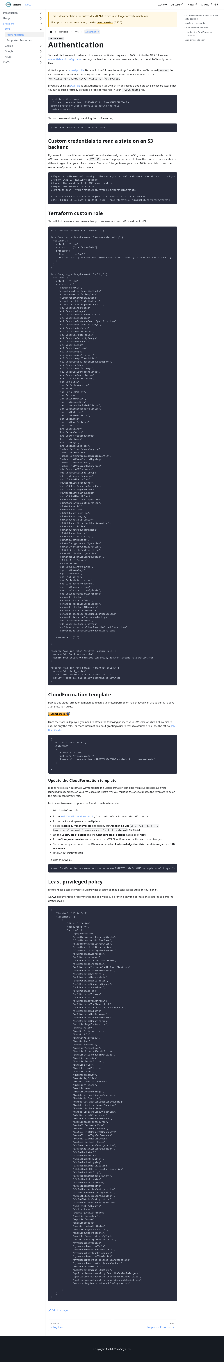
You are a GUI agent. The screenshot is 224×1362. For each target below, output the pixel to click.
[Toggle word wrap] (167, 176)
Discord (175, 4)
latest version (105, 22)
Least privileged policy (195, 39)
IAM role (75, 85)
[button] (22, 12)
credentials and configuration (65, 59)
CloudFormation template (196, 27)
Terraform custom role (195, 23)
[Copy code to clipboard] (173, 98)
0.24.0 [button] (161, 4)
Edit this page (60, 1310)
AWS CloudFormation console (77, 816)
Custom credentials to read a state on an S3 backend (202, 17)
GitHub (205, 4)
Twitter (190, 4)
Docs (28, 4)
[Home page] (51, 31)
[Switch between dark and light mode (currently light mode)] (216, 4)
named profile (76, 70)
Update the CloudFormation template (200, 34)
